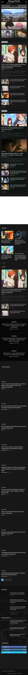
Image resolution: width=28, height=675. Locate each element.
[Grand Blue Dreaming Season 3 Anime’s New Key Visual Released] (14, 565)
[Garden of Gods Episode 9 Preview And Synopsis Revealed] (20, 34)
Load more (14, 613)
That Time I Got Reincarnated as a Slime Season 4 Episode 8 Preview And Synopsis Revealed (13, 66)
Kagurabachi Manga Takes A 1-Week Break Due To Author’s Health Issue (12, 154)
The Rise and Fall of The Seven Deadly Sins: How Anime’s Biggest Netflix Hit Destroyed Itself (6, 257)
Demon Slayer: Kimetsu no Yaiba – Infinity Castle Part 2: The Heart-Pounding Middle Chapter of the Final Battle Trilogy (20, 257)
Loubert (2, 69)
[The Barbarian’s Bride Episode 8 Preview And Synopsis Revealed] (14, 544)
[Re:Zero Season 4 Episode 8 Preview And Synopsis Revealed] (5, 88)
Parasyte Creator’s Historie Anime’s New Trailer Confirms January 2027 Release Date (18, 101)
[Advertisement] (14, 210)
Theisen (2, 514)
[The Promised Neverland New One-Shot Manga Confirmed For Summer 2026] (5, 187)
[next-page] (4, 107)
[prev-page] (2, 107)
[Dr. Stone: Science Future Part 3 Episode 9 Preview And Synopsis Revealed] (5, 81)
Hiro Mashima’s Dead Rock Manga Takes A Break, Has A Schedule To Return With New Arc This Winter (18, 172)
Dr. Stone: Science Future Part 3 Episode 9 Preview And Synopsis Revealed (14, 406)
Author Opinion (4, 238)
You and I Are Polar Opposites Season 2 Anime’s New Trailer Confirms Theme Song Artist (13, 491)
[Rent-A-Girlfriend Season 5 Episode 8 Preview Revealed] (7, 34)
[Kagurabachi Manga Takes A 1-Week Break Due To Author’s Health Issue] (14, 145)
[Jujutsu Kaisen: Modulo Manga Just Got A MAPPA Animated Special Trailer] (5, 180)
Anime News (4, 62)
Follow (24, 649)
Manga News (4, 125)
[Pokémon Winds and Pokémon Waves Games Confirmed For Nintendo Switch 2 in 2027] (14, 340)
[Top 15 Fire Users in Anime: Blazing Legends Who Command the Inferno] (5, 95)
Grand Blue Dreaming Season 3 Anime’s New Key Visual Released (13, 573)
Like (25, 646)
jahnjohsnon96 (5, 20)
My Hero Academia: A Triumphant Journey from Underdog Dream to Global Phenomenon (18, 601)
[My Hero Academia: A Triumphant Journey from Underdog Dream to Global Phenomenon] (21, 235)
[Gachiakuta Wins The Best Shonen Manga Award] (5, 166)
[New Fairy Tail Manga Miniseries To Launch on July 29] (14, 120)
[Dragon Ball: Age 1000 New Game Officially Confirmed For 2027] (14, 354)
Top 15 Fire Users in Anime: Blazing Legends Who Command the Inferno (6, 241)
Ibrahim (2, 131)
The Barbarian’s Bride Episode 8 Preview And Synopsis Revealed (13, 553)
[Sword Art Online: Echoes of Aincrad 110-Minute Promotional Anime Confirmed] (14, 326)
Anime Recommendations (19, 253)
